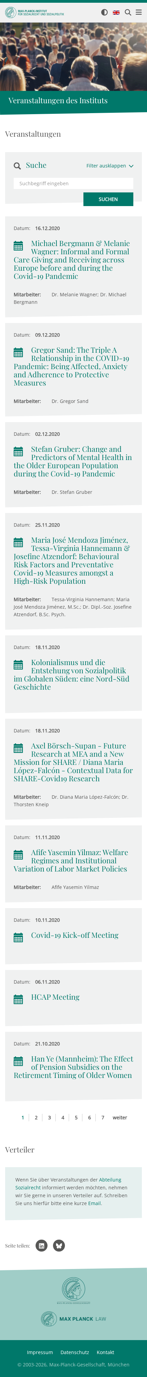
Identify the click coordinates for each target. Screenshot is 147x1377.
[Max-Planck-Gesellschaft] (73, 1291)
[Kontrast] (104, 13)
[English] (116, 13)
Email (94, 1203)
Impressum (40, 1352)
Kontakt (105, 1352)
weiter (120, 1117)
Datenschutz (75, 1352)
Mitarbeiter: (27, 294)
